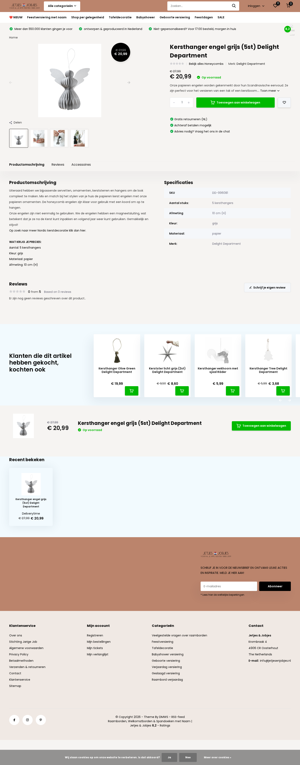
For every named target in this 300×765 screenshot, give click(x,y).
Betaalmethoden (21, 661)
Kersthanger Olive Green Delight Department (117, 370)
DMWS (163, 717)
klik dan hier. (77, 230)
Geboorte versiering (175, 17)
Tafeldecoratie (120, 17)
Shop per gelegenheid (87, 17)
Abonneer (275, 586)
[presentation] (10, 82)
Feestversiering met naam (47, 17)
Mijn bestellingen (99, 642)
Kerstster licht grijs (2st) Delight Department (167, 370)
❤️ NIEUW (15, 17)
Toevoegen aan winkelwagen (238, 102)
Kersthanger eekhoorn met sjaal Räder (218, 370)
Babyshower (145, 17)
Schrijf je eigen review (269, 287)
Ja (169, 757)
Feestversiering (162, 642)
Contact (15, 673)
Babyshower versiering (167, 654)
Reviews (57, 164)
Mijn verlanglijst (97, 654)
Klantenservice (19, 680)
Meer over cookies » (217, 757)
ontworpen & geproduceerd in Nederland (112, 29)
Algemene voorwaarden (26, 648)
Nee (188, 757)
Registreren (95, 635)
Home (13, 37)
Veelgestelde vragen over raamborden (179, 635)
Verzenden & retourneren (27, 667)
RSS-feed (178, 717)
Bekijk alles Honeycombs (206, 64)
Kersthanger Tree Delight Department (268, 370)
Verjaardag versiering (167, 667)
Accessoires (81, 164)
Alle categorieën (60, 6)
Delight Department (251, 64)
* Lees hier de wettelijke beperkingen (222, 594)
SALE (221, 17)
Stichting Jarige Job (23, 642)
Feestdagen (204, 17)
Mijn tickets (95, 648)
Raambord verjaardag (167, 680)
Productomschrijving (26, 164)
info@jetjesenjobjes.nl (275, 661)
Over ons (15, 635)
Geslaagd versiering (166, 673)
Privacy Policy (18, 654)
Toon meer (268, 91)
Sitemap (15, 686)
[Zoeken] (234, 6)
